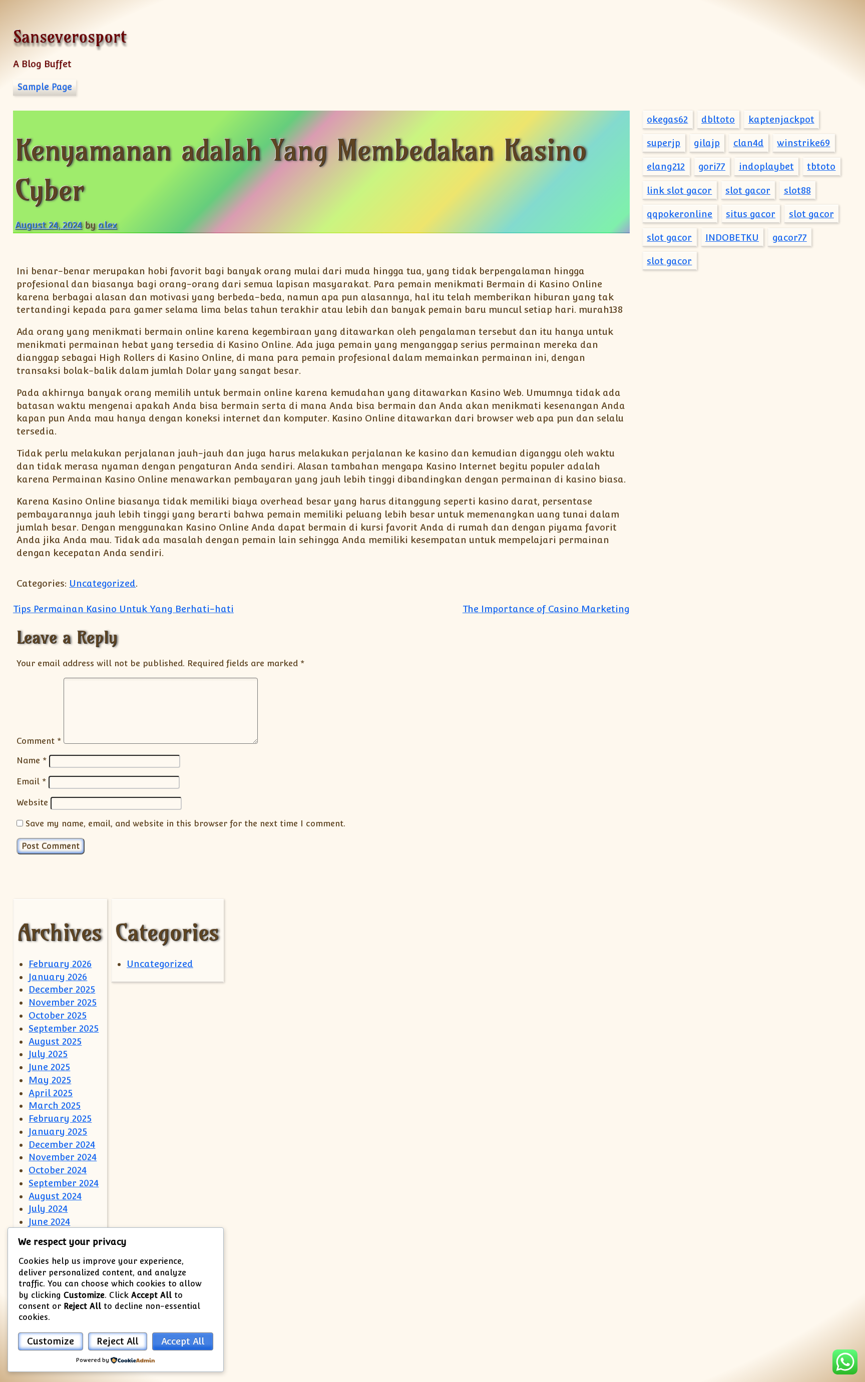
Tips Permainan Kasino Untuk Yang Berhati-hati (123, 609)
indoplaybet (766, 166)
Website (32, 802)
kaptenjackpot (781, 119)
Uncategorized (102, 583)
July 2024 (48, 1208)
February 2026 (60, 964)
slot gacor (747, 190)
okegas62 (667, 119)
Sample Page (45, 87)
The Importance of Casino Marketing (546, 609)
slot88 (797, 190)
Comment (39, 741)
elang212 (666, 166)
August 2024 (55, 1196)
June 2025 (49, 1067)
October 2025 (58, 1015)
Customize (50, 1341)
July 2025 (48, 1054)
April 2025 (51, 1093)
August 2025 (55, 1041)
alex (107, 225)
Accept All (182, 1341)
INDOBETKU (732, 237)
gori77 (711, 166)
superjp (663, 143)
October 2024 (58, 1170)
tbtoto (821, 166)
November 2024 (63, 1157)
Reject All (117, 1341)
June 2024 (49, 1221)
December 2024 (62, 1144)
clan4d (748, 143)
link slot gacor (679, 190)
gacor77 (789, 237)
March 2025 (55, 1105)
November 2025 (63, 1002)
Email (31, 781)
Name (32, 760)
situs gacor (750, 214)
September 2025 (64, 1028)
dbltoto (718, 119)
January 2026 (58, 977)
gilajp (707, 143)
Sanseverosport (70, 36)
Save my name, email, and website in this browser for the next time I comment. (185, 823)
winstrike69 (803, 143)
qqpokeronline (679, 214)
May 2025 (50, 1080)
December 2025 (62, 989)
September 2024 (64, 1183)
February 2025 (60, 1118)
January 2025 (58, 1131)
